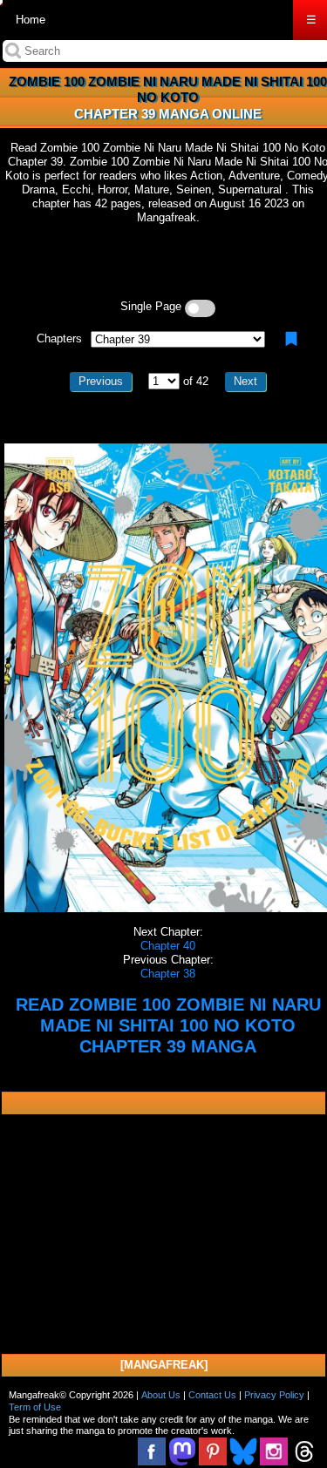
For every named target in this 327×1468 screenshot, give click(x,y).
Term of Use (35, 1407)
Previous (100, 381)
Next (245, 381)
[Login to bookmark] (291, 339)
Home (30, 19)
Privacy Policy (274, 1395)
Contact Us (212, 1395)
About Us (161, 1395)
